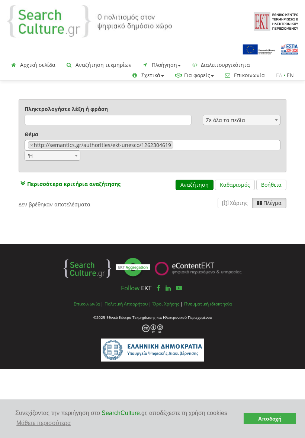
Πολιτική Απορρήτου (126, 304)
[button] (70, 183)
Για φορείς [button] (196, 75)
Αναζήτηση (194, 184)
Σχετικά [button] (150, 75)
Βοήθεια (271, 184)
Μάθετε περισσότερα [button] (43, 423)
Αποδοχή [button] (270, 419)
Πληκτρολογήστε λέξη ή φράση (66, 108)
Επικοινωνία (248, 75)
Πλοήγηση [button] (163, 64)
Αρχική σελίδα (37, 64)
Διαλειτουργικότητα (224, 64)
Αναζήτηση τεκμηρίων (103, 64)
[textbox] (177, 145)
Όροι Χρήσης (165, 304)
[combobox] (241, 120)
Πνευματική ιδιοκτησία (208, 304)
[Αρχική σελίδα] (89, 20)
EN (290, 75)
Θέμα (31, 134)
